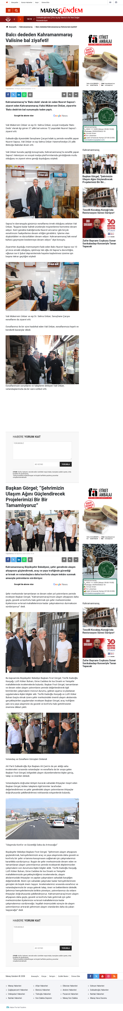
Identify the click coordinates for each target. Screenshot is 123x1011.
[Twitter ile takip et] (96, 976)
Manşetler (14, 2)
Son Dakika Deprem (43, 998)
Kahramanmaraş (26, 27)
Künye (44, 976)
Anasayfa (12, 27)
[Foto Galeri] (116, 2)
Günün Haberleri (26, 2)
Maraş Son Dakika (70, 998)
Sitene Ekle (45, 2)
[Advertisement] (42, 411)
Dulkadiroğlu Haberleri (99, 990)
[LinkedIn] (18, 94)
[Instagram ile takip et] (108, 976)
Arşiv (37, 2)
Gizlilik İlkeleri (63, 976)
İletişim (52, 976)
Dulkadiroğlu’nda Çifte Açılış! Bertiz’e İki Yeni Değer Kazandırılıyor (58, 19)
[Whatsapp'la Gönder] (24, 94)
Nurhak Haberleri (97, 994)
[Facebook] (8, 94)
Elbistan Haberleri (70, 986)
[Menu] (9, 10)
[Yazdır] (30, 94)
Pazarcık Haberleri (70, 994)
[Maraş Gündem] (61, 10)
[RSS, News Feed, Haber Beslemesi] (114, 976)
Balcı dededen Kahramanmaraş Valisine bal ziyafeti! (56, 27)
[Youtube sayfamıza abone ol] (102, 976)
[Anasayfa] (7, 2)
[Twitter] (13, 94)
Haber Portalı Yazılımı (18, 1007)
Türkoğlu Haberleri (43, 994)
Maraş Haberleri (14, 986)
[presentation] (14, 19)
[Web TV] (110, 2)
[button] (64, 94)
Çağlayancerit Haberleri (18, 990)
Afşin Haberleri (41, 986)
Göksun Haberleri (97, 986)
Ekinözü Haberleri (42, 990)
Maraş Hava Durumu (98, 998)
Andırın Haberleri (70, 990)
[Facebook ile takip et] (90, 976)
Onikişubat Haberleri (16, 994)
